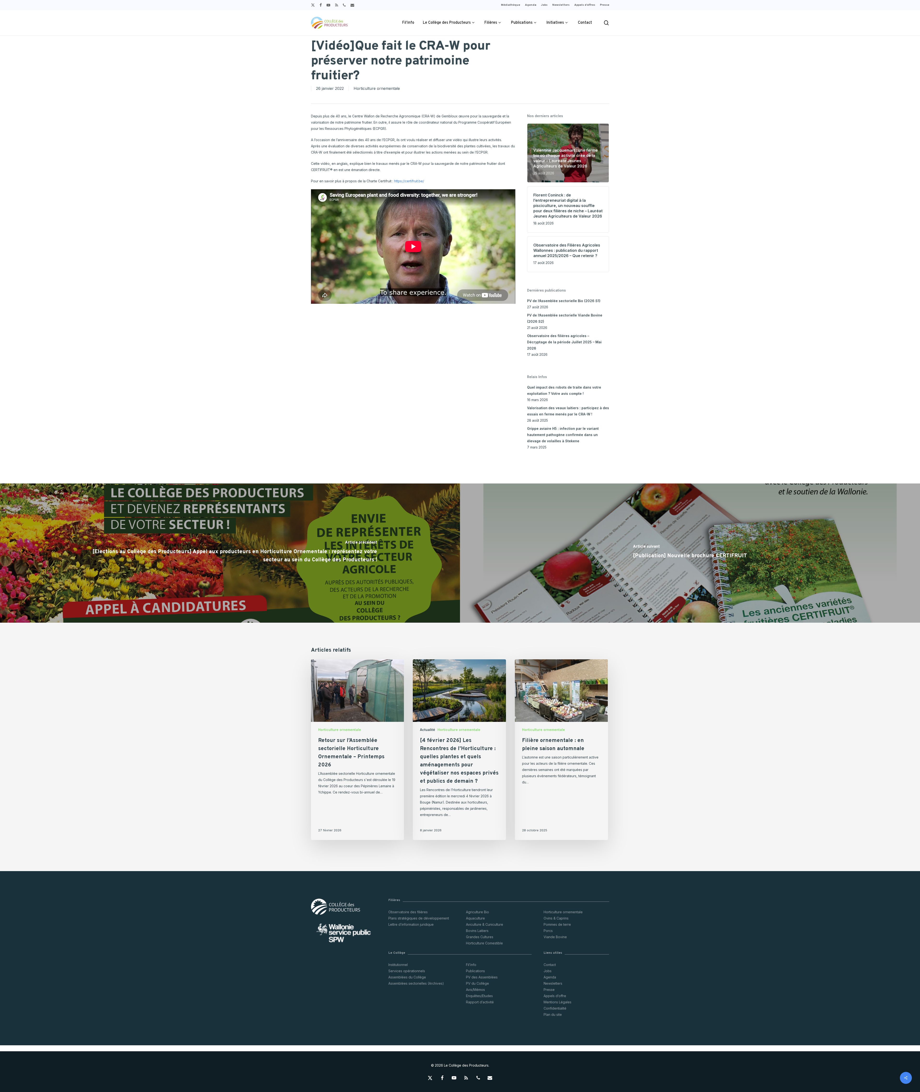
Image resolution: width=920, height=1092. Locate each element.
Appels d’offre (555, 996)
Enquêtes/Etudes (479, 996)
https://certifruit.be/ (409, 181)
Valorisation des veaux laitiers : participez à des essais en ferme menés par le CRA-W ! (568, 411)
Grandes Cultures (479, 937)
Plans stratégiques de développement (418, 918)
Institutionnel (398, 965)
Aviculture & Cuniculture (484, 924)
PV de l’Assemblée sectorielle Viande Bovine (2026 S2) (564, 318)
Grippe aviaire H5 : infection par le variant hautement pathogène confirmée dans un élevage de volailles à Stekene (563, 434)
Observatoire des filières (408, 912)
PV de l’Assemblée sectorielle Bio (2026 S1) (563, 301)
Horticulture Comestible (484, 943)
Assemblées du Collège (407, 977)
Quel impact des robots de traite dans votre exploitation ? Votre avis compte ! (564, 390)
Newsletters (553, 983)
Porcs (548, 931)
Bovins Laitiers (477, 931)
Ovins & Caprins (556, 918)
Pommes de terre (557, 924)
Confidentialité (555, 1008)
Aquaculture (475, 918)
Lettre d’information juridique (411, 924)
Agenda (550, 977)
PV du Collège (477, 983)
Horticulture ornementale (377, 88)
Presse (549, 990)
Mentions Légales (557, 1002)
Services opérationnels (406, 971)
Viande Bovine (555, 937)
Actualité (427, 730)
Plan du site (553, 1014)
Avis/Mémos (475, 990)
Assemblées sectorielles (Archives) (416, 983)
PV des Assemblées (482, 977)
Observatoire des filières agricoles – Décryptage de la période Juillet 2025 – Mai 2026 (564, 342)
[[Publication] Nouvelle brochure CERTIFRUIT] (690, 553)
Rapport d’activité (480, 1002)
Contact (550, 965)
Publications (475, 971)
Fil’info (471, 965)
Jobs (548, 971)
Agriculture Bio (477, 912)
